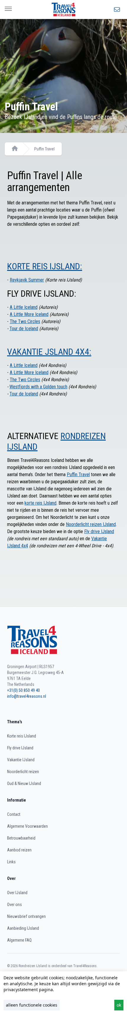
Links (11, 861)
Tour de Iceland (23, 328)
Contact (13, 814)
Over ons (14, 904)
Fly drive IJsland (99, 531)
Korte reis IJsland (21, 736)
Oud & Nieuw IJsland (24, 783)
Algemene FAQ (19, 940)
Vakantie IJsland (21, 759)
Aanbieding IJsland (23, 928)
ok (119, 1005)
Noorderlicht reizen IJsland (91, 524)
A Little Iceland (24, 307)
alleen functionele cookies (31, 1005)
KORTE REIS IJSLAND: (44, 266)
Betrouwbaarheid (21, 838)
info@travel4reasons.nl (26, 696)
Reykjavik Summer (27, 280)
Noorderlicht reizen (23, 771)
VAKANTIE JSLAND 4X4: (49, 352)
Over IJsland (17, 892)
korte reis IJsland (40, 503)
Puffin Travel (44, 149)
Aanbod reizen (19, 850)
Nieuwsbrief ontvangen (26, 916)
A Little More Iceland (29, 314)
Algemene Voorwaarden (27, 826)
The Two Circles (25, 321)
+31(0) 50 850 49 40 (23, 690)
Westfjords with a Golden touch (38, 387)
